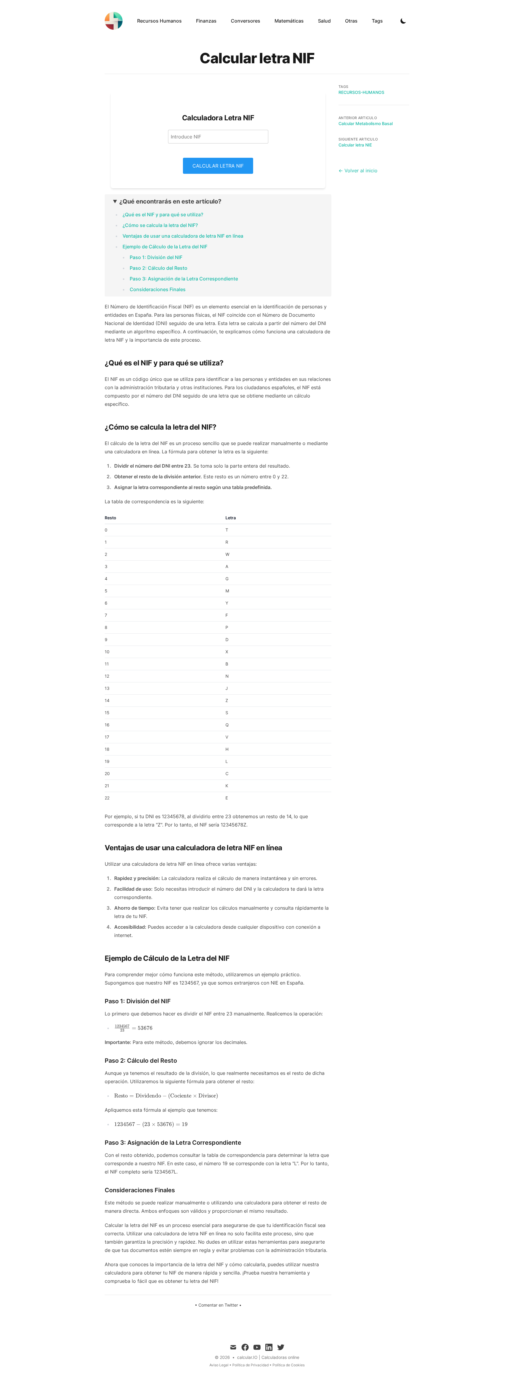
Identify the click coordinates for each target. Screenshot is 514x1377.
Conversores (245, 21)
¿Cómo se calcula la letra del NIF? (160, 225)
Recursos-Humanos (361, 92)
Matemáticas (289, 21)
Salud (324, 21)
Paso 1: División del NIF (156, 257)
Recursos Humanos (159, 21)
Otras (351, 21)
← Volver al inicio (358, 170)
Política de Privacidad (250, 1365)
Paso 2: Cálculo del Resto (158, 268)
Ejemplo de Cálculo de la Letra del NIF (165, 247)
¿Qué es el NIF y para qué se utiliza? (163, 214)
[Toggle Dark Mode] (403, 21)
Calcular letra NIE (355, 144)
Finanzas (206, 21)
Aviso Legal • (220, 1365)
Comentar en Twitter (218, 1304)
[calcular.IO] (115, 21)
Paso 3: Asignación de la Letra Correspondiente (184, 279)
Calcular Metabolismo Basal (366, 123)
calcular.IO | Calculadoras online (268, 1357)
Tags (377, 21)
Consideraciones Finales (158, 289)
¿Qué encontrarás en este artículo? (170, 201)
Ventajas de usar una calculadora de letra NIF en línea (183, 236)
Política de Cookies (288, 1365)
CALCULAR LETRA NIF (218, 166)
